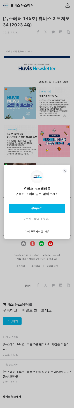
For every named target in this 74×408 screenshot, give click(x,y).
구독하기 (37, 208)
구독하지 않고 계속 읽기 (37, 218)
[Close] (65, 171)
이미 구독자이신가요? (37, 231)
